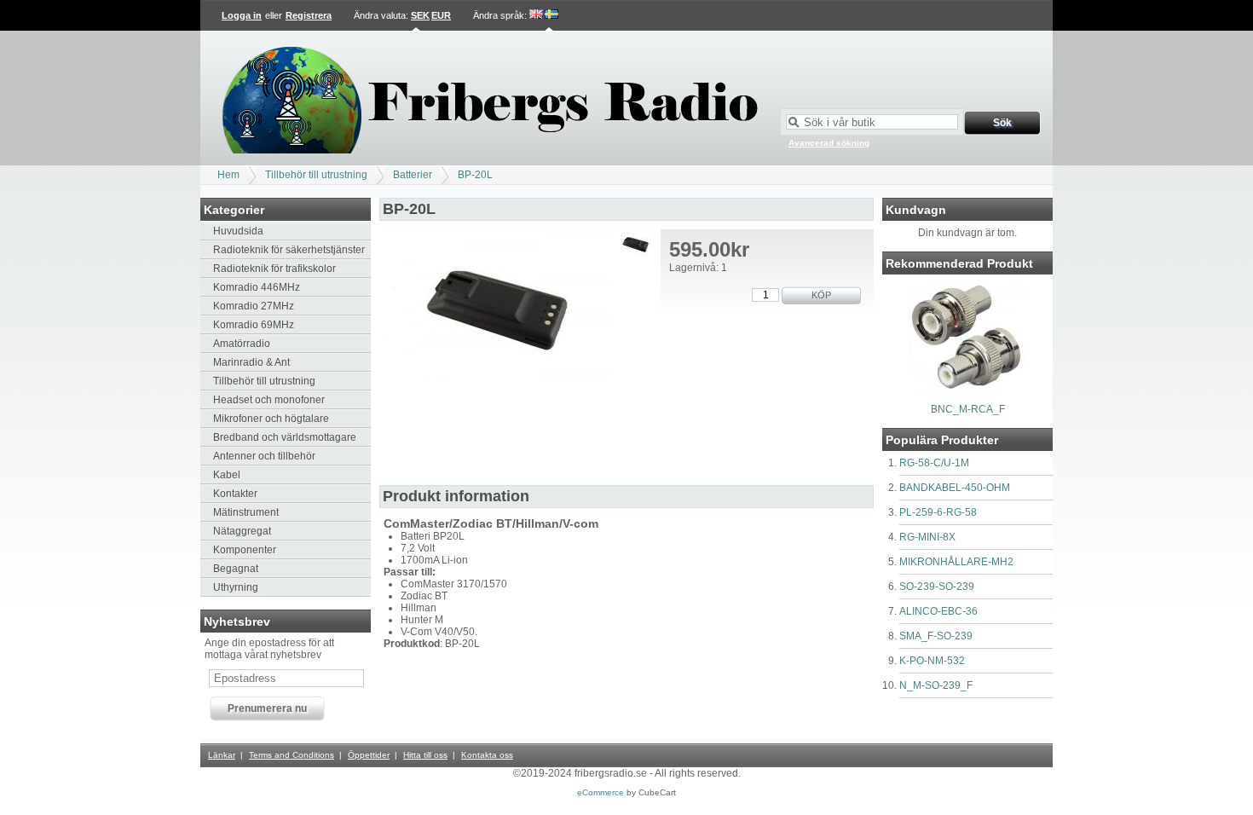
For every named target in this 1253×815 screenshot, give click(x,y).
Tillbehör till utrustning (316, 175)
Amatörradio (241, 344)
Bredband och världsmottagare (284, 437)
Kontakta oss (487, 755)
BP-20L (475, 175)
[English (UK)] (536, 15)
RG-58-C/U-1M (934, 463)
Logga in (242, 15)
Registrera (309, 15)
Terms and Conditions (291, 755)
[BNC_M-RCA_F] (967, 393)
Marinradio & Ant (251, 362)
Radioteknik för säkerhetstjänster (289, 250)
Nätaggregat (242, 531)
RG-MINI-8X (927, 537)
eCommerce (600, 792)
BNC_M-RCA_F (968, 409)
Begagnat (235, 569)
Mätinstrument (246, 512)
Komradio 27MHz (253, 306)
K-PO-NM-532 (932, 661)
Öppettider (369, 755)
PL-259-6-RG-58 (938, 512)
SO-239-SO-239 (936, 586)
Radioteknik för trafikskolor (274, 269)
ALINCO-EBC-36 (938, 611)
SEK (420, 15)
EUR (441, 15)
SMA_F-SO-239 (936, 636)
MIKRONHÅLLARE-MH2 (956, 562)
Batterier (412, 175)
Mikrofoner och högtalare (271, 419)
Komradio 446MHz (256, 287)
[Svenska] (551, 15)
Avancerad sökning (828, 142)
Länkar (221, 755)
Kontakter (235, 494)
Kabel (226, 475)
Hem (228, 175)
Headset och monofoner (269, 400)
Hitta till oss (425, 755)
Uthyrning (235, 587)
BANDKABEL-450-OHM (954, 488)
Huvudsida (238, 231)
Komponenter (244, 550)
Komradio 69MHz (253, 325)
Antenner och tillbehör (264, 456)
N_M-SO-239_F (936, 685)
